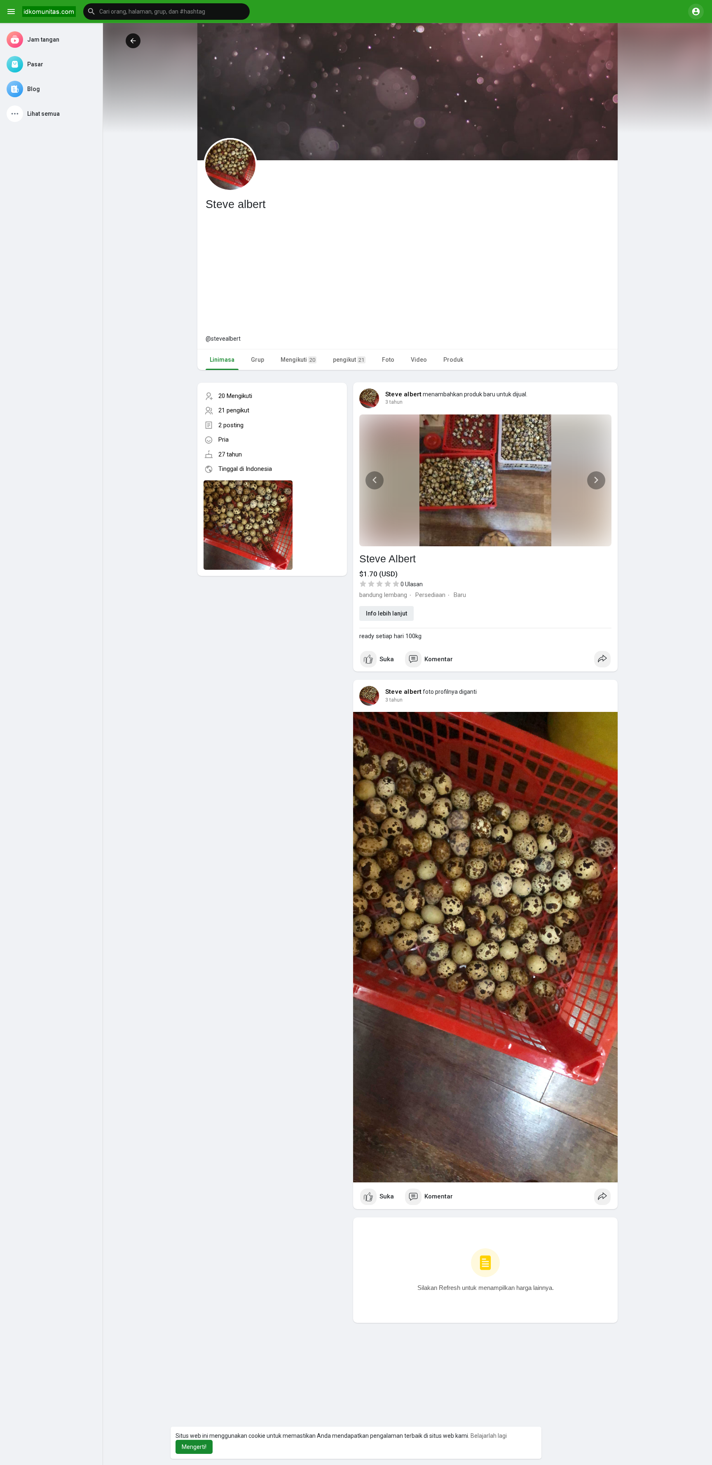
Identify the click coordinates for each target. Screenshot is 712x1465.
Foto (388, 359)
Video (419, 359)
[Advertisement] (407, 272)
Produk (453, 359)
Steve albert (403, 394)
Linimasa (222, 359)
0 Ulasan (411, 584)
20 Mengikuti (235, 396)
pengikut (348, 359)
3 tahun (394, 402)
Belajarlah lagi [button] (489, 1435)
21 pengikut (233, 410)
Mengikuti (298, 359)
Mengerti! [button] (194, 1447)
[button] (166, 11)
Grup (257, 359)
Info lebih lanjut (386, 613)
